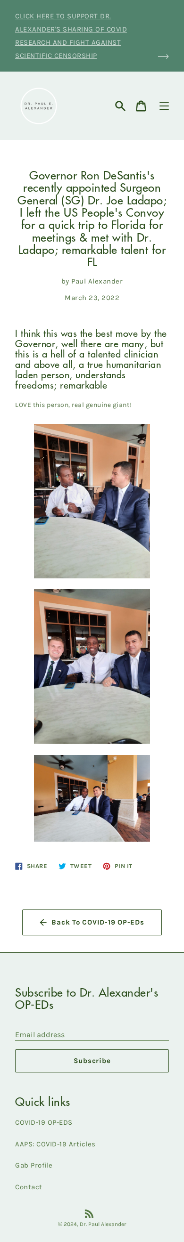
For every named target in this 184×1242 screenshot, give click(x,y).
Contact (28, 1187)
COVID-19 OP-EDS (44, 1122)
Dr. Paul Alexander (103, 1224)
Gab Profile (34, 1165)
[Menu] (164, 106)
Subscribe (92, 1060)
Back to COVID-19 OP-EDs (97, 922)
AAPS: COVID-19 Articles (55, 1144)
